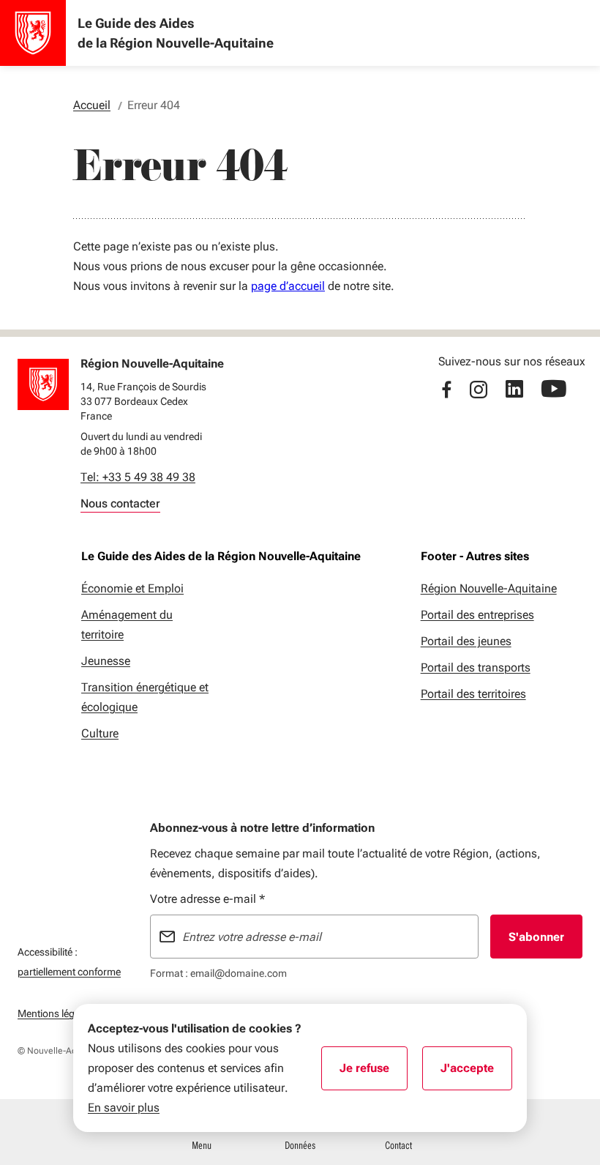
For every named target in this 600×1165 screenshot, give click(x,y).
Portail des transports (475, 667)
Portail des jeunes (466, 641)
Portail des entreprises (477, 615)
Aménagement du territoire (127, 624)
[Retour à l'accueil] (43, 384)
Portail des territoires (473, 694)
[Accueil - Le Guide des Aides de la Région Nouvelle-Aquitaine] (33, 33)
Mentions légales (55, 1013)
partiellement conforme (69, 971)
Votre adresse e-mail (207, 899)
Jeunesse (105, 661)
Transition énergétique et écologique (145, 697)
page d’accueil (288, 286)
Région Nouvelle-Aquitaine (489, 588)
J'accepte (476, 1072)
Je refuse (374, 1072)
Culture (100, 733)
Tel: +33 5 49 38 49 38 (137, 477)
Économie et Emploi (132, 588)
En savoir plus (124, 1107)
